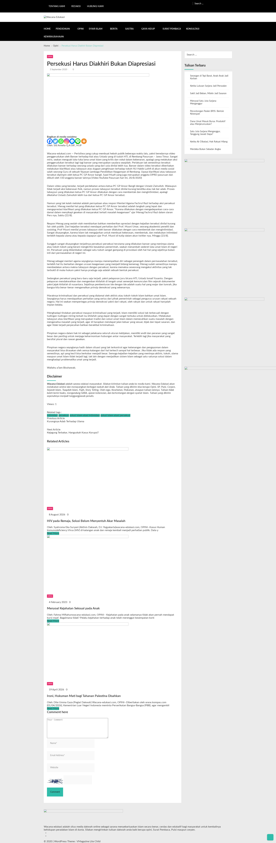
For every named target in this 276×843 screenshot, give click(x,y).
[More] (83, 141)
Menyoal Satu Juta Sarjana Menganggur (203, 102)
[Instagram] (66, 141)
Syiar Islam (95, 29)
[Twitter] (55, 141)
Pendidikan (63, 29)
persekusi (63, 415)
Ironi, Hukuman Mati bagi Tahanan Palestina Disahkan (84, 696)
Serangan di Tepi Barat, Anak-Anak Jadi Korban (209, 77)
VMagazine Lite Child (88, 841)
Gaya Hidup (148, 29)
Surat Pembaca (172, 29)
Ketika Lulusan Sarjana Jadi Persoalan (208, 86)
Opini (80, 29)
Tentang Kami (57, 6)
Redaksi (76, 6)
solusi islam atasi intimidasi (85, 415)
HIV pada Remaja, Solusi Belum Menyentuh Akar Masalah (86, 521)
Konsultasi (192, 29)
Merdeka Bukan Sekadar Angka (205, 149)
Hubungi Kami (95, 6)
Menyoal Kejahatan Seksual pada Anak (73, 608)
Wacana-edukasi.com (59, 153)
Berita (114, 29)
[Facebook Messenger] (72, 141)
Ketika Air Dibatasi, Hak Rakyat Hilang (208, 142)
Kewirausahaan (54, 37)
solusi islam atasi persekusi (115, 415)
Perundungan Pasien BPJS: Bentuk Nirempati (207, 112)
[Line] (77, 141)
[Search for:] (213, 3)
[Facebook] (50, 141)
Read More (53, 533)
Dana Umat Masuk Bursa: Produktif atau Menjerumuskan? (207, 122)
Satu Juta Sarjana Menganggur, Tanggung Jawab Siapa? (205, 132)
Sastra (129, 29)
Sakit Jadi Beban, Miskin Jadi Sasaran (208, 93)
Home (47, 29)
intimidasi (52, 415)
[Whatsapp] (61, 141)
